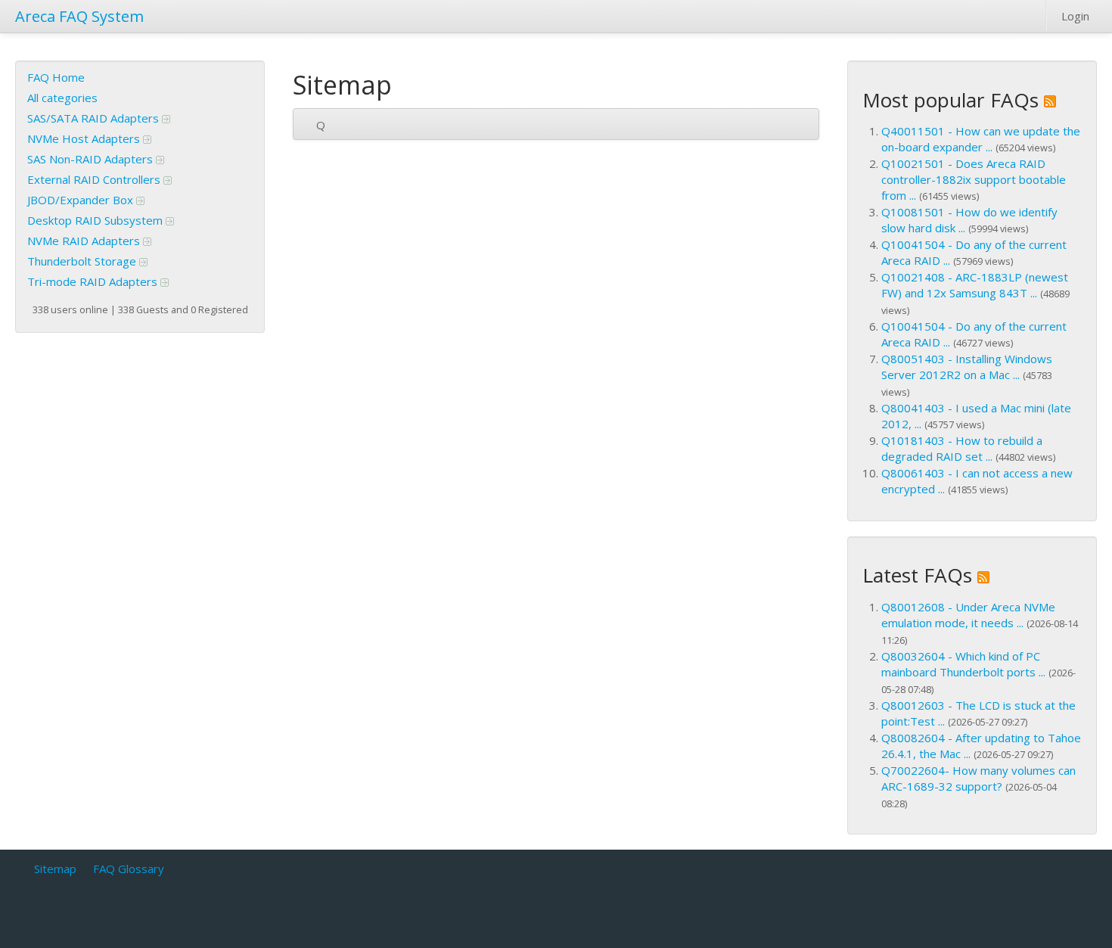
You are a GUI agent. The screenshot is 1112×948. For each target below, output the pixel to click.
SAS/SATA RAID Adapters (94, 118)
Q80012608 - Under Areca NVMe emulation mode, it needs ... (968, 614)
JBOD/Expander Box (81, 199)
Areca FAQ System (79, 16)
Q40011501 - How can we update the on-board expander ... (980, 138)
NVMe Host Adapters (85, 138)
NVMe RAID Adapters (85, 240)
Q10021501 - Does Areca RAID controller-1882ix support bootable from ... (973, 179)
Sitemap (55, 868)
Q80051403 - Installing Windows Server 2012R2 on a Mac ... (966, 366)
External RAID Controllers (95, 179)
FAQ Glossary (128, 868)
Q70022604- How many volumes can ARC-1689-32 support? (978, 778)
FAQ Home (56, 77)
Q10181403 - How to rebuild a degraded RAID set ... (961, 448)
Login (1075, 15)
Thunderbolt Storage (83, 261)
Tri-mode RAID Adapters (93, 281)
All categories (62, 97)
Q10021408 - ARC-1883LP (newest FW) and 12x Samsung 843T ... (974, 284)
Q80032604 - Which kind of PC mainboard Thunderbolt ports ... (963, 663)
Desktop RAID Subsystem (96, 220)
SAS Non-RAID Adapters (91, 158)
